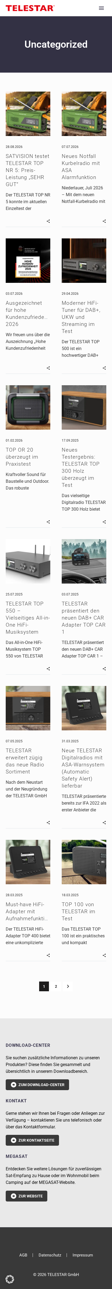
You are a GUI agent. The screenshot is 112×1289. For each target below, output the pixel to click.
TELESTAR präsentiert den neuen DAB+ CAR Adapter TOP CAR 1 (84, 618)
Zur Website (26, 1196)
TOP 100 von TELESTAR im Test (78, 911)
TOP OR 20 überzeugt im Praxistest (22, 457)
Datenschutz (50, 1255)
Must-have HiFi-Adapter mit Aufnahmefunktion (28, 911)
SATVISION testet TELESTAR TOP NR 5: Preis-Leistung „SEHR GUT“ (27, 170)
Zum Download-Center (37, 1084)
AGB (23, 1255)
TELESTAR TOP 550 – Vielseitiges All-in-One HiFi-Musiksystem (28, 618)
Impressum (83, 1255)
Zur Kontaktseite (32, 1140)
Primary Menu (101, 8)
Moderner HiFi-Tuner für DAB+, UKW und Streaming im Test (81, 317)
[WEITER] (68, 986)
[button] (48, 220)
